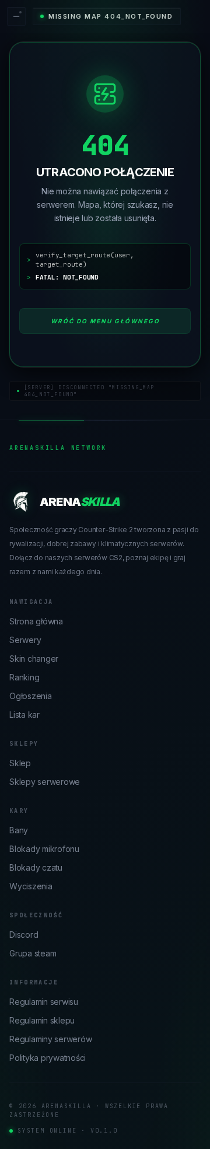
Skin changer (33, 658)
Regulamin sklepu (42, 1020)
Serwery (25, 640)
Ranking (24, 677)
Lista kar (24, 715)
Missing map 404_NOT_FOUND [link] (110, 16)
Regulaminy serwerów (50, 1039)
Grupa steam (32, 953)
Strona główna (36, 621)
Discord (23, 935)
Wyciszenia (30, 886)
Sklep (20, 763)
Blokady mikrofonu (44, 849)
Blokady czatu (35, 867)
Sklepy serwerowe (44, 782)
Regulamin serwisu (43, 1002)
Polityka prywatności (47, 1058)
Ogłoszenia (30, 696)
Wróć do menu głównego (105, 320)
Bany (18, 830)
